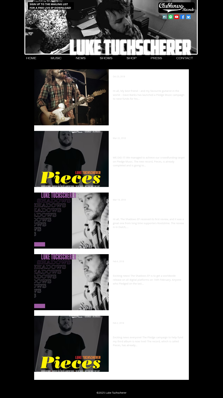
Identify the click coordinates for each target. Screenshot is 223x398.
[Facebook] (182, 17)
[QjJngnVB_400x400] (188, 17)
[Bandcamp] (165, 17)
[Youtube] (176, 17)
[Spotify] (170, 17)
